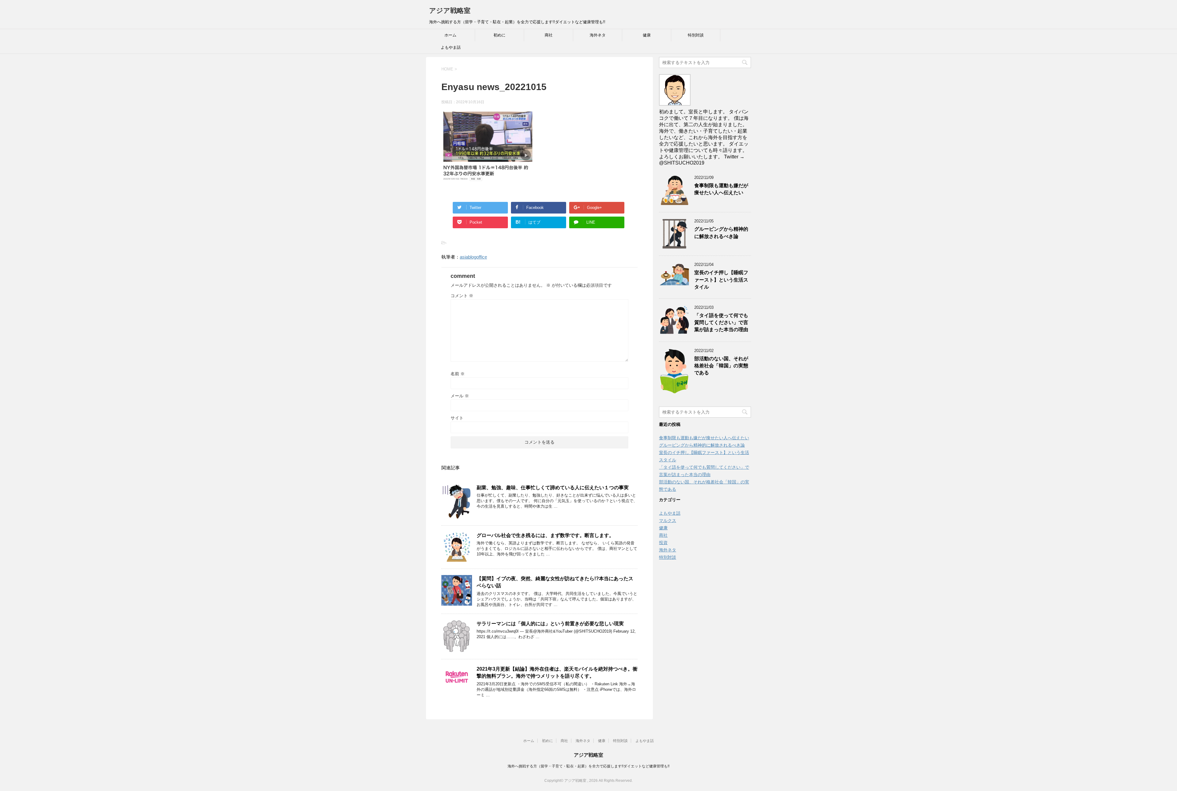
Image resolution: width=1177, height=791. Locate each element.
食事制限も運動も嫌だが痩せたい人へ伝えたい (721, 189)
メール (460, 395)
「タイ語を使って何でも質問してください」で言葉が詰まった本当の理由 (721, 322)
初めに (499, 35)
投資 (663, 542)
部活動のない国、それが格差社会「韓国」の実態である (721, 366)
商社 (549, 35)
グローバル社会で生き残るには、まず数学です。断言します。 (545, 535)
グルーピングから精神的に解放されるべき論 (721, 232)
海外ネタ (598, 35)
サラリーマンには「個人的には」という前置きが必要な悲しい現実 (550, 623)
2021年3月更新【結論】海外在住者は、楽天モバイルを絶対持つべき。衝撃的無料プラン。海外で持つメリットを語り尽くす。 (557, 672)
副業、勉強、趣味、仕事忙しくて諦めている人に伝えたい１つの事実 (553, 487)
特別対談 (696, 35)
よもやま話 (451, 47)
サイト (457, 417)
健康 (647, 35)
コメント (462, 295)
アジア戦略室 (449, 10)
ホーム (450, 35)
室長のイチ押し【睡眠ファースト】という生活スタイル (721, 280)
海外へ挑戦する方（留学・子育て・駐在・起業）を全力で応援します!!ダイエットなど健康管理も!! (588, 766)
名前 (458, 373)
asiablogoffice (473, 256)
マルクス (667, 520)
